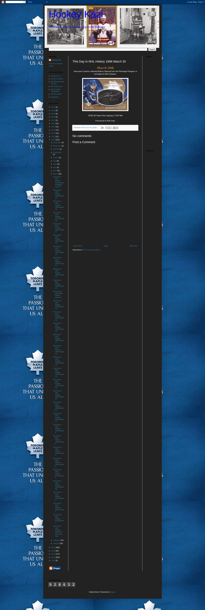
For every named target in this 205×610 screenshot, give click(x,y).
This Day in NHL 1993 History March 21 (58, 294)
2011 (53, 557)
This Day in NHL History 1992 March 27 (58, 228)
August (56, 158)
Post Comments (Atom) (91, 250)
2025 (53, 107)
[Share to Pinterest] (117, 127)
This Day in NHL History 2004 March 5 (58, 474)
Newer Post (77, 246)
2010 (53, 561)
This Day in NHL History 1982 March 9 (58, 429)
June (55, 164)
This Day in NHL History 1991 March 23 (58, 273)
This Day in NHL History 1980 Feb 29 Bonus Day (57, 531)
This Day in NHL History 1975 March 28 (58, 217)
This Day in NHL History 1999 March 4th (58, 485)
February (57, 540)
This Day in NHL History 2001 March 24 (58, 262)
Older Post (133, 246)
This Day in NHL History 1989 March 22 (58, 284)
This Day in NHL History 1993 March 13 (58, 384)
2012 (53, 554)
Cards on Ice (56, 76)
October (56, 149)
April (55, 171)
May (55, 167)
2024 (53, 111)
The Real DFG (56, 94)
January (56, 543)
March (55, 174)
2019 (53, 127)
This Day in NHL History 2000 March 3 (58, 496)
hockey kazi (56, 60)
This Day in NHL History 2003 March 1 (58, 519)
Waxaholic (55, 97)
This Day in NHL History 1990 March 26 (58, 239)
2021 (53, 120)
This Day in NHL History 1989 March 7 (58, 451)
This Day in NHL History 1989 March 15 (58, 361)
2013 (53, 551)
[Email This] (106, 127)
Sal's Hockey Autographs (56, 90)
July (55, 161)
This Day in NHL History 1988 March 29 (58, 205)
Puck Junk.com (56, 86)
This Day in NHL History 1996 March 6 (58, 463)
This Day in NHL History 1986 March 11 (58, 406)
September (57, 152)
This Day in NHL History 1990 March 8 (58, 440)
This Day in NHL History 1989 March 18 (58, 327)
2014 (53, 547)
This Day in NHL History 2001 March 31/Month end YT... (58, 182)
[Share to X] (111, 127)
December (57, 143)
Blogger (113, 592)
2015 (53, 140)
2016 (53, 137)
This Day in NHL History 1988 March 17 (58, 339)
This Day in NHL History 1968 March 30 (58, 194)
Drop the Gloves (57, 79)
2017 (53, 133)
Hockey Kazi (76, 14)
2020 (53, 123)
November (57, 146)
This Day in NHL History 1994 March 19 (58, 316)
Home (105, 246)
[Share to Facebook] (114, 127)
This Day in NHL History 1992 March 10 (58, 417)
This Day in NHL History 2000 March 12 (58, 395)
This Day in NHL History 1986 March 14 (58, 372)
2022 (53, 117)
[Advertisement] (105, 224)
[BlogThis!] (109, 127)
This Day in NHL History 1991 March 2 (58, 508)
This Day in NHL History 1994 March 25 (58, 250)
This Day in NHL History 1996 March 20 (58, 305)
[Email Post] (102, 127)
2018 (53, 130)
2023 (53, 114)
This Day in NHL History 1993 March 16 (58, 350)
